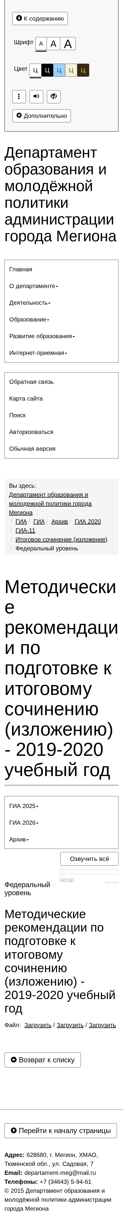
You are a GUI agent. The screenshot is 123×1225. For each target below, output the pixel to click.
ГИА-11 (25, 530)
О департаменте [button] (32, 286)
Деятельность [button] (28, 302)
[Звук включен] (36, 96)
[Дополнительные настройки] (54, 96)
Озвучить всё (89, 858)
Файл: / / (60, 1025)
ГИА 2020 (88, 521)
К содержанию (43, 18)
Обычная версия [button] (32, 448)
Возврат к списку (46, 1060)
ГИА (21, 521)
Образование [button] (27, 319)
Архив (59, 521)
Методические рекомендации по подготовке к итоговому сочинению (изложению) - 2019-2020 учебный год (61, 678)
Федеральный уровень (47, 548)
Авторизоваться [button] (31, 432)
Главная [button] (20, 269)
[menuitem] (61, 269)
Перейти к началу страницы (64, 1130)
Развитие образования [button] (40, 336)
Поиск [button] (17, 415)
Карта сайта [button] (26, 398)
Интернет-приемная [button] (36, 353)
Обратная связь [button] (31, 381)
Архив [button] (17, 839)
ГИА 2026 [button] (22, 822)
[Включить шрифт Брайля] (19, 96)
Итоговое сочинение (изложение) (61, 539)
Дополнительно (44, 116)
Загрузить (37, 1025)
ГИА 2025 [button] (22, 806)
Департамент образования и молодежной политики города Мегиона (50, 503)
